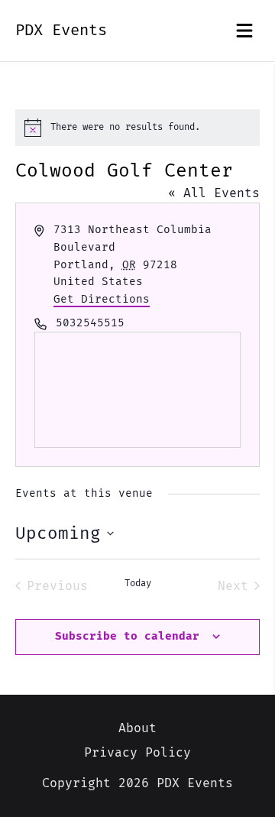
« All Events (214, 193)
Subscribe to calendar (127, 636)
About (137, 728)
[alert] (137, 127)
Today (138, 583)
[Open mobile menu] (244, 30)
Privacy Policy (137, 752)
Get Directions (101, 299)
